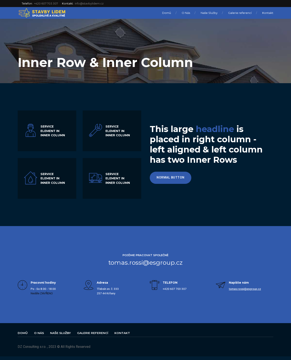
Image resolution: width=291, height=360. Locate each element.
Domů (166, 13)
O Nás (186, 13)
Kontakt (267, 13)
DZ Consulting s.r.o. (32, 347)
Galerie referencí (240, 13)
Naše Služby (209, 13)
